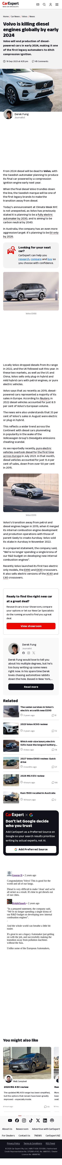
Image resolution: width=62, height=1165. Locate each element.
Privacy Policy (13, 1143)
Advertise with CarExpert (46, 1129)
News (32, 16)
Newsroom (22, 1129)
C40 (5, 577)
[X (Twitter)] (38, 1120)
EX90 (27, 569)
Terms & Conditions (33, 1143)
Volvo (24, 16)
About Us (7, 1129)
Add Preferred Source (33, 849)
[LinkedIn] (45, 1120)
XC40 (49, 573)
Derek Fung (22, 114)
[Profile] (50, 4)
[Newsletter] (38, 4)
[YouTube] (10, 1120)
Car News (15, 16)
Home (6, 16)
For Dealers (8, 1135)
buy (50, 259)
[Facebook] (17, 1120)
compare (36, 259)
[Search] (44, 4)
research (23, 259)
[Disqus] (31, 910)
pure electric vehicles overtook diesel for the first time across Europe (28, 452)
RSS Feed (50, 1143)
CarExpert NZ (53, 1135)
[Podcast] (52, 1120)
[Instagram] (24, 1120)
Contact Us (24, 1135)
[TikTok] (31, 1120)
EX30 (39, 569)
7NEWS (38, 1135)
